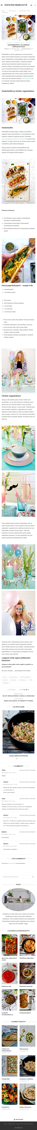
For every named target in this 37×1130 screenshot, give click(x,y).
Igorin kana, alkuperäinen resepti (9, 959)
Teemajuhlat (22, 680)
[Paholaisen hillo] (9, 973)
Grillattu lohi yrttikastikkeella (6, 1049)
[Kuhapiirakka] (9, 1066)
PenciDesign (30, 1123)
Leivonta (5, 680)
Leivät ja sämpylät (25, 677)
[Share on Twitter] (24, 690)
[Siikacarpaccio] (27, 1036)
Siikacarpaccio (24, 1049)
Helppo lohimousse (25, 1107)
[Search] (35, 5)
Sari (3, 798)
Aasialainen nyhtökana (26, 1079)
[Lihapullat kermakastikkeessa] (9, 1000)
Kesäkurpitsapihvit (25, 1013)
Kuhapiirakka (6, 1079)
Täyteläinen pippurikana (27, 958)
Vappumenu (6, 683)
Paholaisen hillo (6, 986)
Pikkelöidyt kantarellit (26, 986)
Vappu (30, 680)
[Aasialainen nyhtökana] (27, 1066)
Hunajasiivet (18, 756)
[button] (4, 734)
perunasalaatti (5, 139)
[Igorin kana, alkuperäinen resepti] (9, 945)
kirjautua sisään (12, 863)
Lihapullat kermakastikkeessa (7, 1013)
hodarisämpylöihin (26, 78)
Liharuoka (13, 680)
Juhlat (4, 677)
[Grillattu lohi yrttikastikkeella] (9, 1036)
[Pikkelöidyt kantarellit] (27, 973)
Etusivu (3, 10)
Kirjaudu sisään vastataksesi (27, 770)
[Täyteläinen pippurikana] (27, 945)
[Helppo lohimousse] (27, 1094)
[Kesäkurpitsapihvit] (27, 1000)
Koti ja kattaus (12, 10)
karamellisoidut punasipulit (18, 139)
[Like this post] (21, 689)
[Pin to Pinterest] (26, 689)
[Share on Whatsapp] (28, 689)
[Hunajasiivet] (18, 732)
